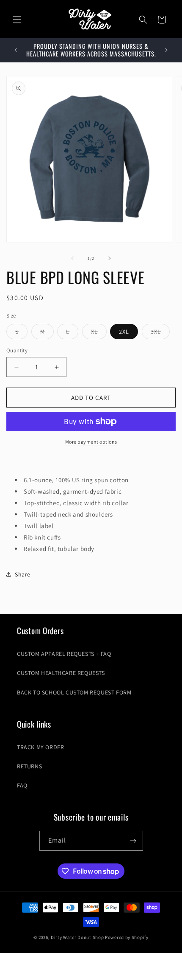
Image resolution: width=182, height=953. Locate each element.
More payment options (91, 442)
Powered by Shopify (127, 937)
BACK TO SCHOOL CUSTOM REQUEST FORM (74, 692)
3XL (160, 333)
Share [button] (22, 574)
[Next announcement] (166, 50)
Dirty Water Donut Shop (77, 937)
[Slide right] (109, 258)
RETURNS (29, 766)
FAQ (22, 785)
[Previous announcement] (15, 50)
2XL (124, 331)
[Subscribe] (133, 841)
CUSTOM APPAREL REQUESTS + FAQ (64, 654)
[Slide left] (72, 258)
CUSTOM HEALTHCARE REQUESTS (61, 673)
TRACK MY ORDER (40, 747)
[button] (17, 19)
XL (99, 333)
